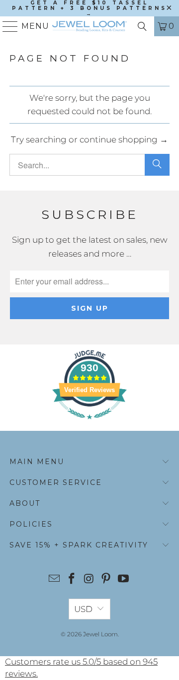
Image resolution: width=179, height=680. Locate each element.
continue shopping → (124, 139)
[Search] (142, 26)
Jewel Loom (100, 634)
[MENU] (6, 26)
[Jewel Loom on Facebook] (71, 579)
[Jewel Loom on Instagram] (89, 579)
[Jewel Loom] (89, 26)
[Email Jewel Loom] (54, 579)
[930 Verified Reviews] (89, 424)
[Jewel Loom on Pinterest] (106, 579)
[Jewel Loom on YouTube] (123, 579)
